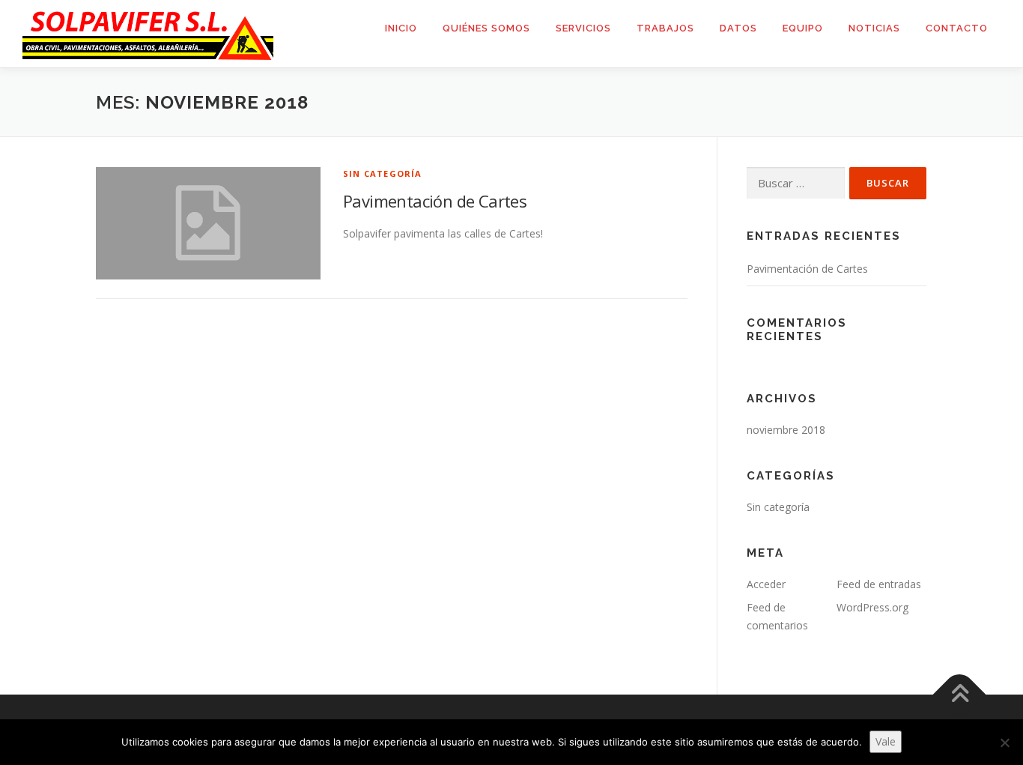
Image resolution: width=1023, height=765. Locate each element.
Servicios (583, 28)
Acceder (766, 584)
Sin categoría (382, 173)
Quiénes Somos (486, 28)
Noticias (874, 28)
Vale (885, 741)
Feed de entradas (879, 584)
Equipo (803, 28)
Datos (738, 28)
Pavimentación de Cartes (434, 201)
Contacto (957, 28)
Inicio (401, 28)
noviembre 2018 (786, 430)
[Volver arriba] (959, 695)
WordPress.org (872, 607)
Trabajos (665, 28)
